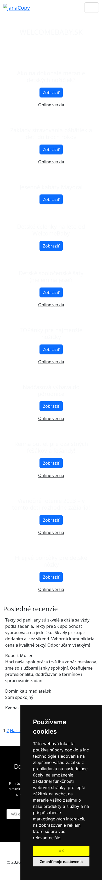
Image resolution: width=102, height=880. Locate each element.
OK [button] (61, 851)
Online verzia (51, 105)
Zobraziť (51, 92)
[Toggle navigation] (91, 7)
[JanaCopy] (16, 7)
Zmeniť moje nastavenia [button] (61, 861)
